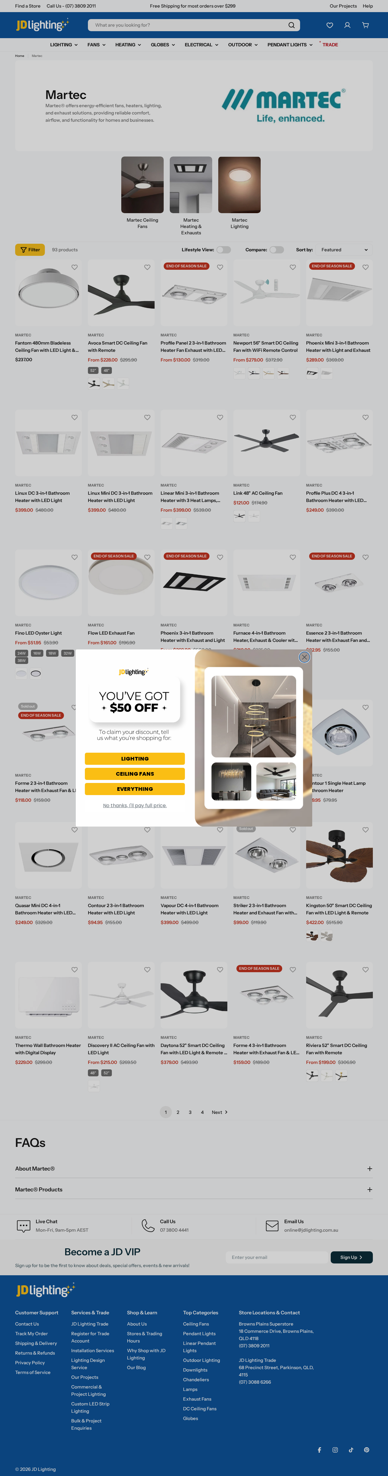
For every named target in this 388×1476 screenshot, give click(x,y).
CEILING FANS (135, 774)
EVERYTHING (135, 789)
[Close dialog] (304, 657)
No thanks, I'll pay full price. (135, 805)
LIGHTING (135, 758)
